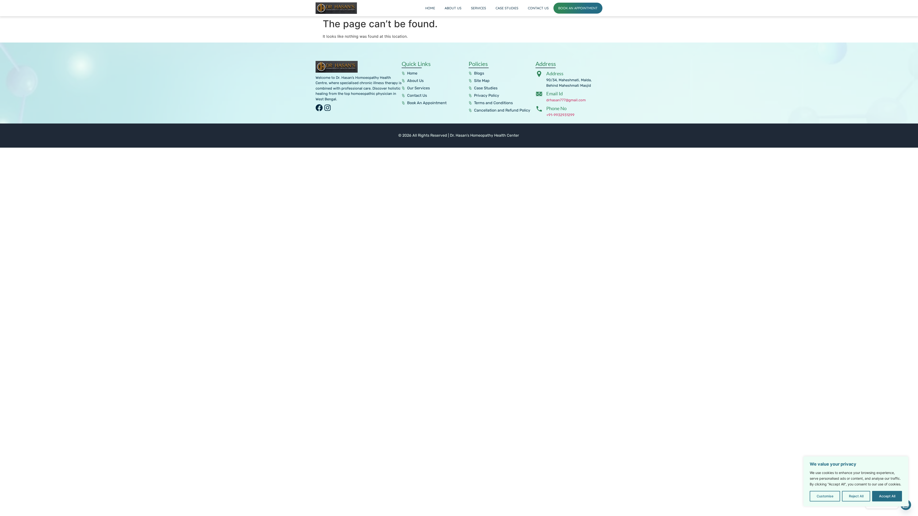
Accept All (887, 496)
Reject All (856, 496)
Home (430, 8)
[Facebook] (319, 107)
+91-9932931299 (560, 115)
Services (478, 8)
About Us (453, 8)
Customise (825, 496)
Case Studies (507, 8)
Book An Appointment (578, 8)
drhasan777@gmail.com (566, 100)
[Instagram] (327, 107)
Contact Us (538, 8)
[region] (855, 481)
